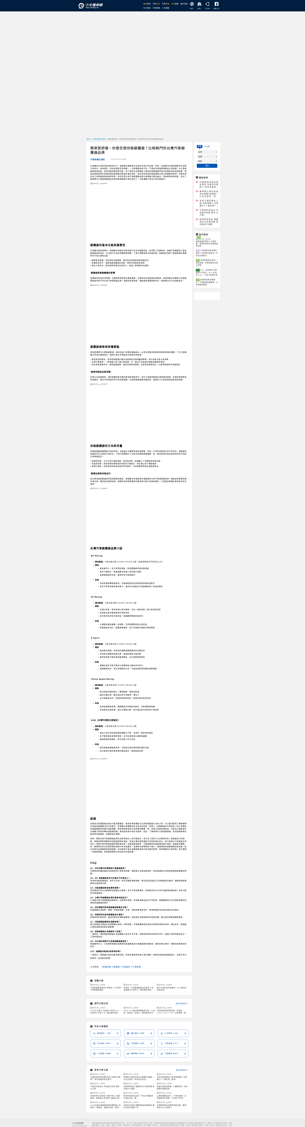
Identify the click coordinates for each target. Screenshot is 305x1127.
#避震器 (116, 967)
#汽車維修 (125, 967)
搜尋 (207, 166)
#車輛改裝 (106, 967)
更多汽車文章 (181, 1070)
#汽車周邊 (136, 967)
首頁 (88, 139)
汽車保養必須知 (99, 139)
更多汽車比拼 (181, 1003)
